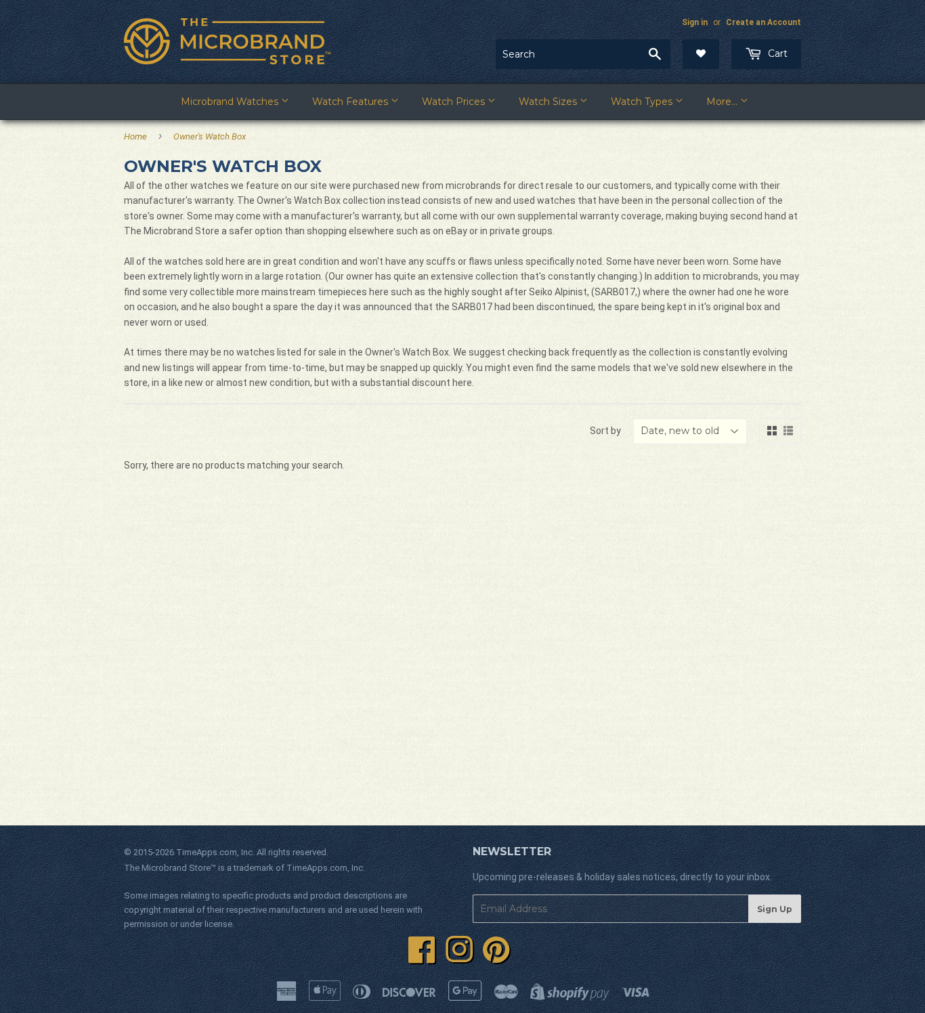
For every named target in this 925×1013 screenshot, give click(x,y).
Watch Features (351, 101)
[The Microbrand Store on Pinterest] (496, 957)
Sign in (695, 22)
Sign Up (774, 909)
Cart (776, 53)
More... (723, 101)
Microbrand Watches (231, 101)
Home (135, 136)
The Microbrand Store (167, 868)
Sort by (605, 430)
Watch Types (643, 101)
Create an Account (763, 22)
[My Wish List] (701, 54)
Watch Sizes (549, 101)
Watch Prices (455, 101)
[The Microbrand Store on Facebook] (422, 957)
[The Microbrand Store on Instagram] (459, 957)
